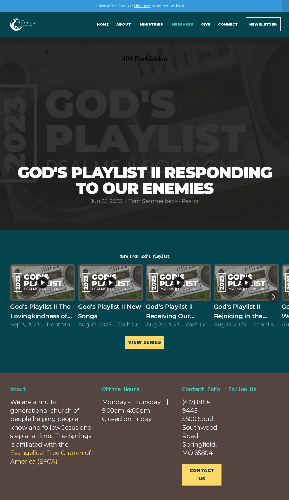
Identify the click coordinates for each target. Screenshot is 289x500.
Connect (228, 24)
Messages (182, 24)
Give (205, 24)
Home (103, 24)
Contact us (201, 475)
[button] (273, 297)
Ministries (152, 24)
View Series (144, 342)
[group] (42, 296)
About (124, 24)
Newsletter (263, 24)
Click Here (142, 5)
